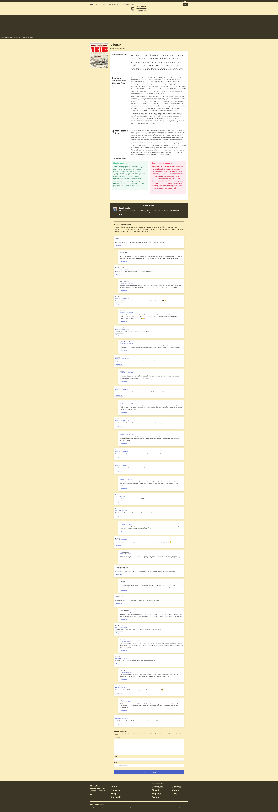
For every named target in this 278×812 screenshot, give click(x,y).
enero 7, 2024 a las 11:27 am (121, 510)
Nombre (116, 756)
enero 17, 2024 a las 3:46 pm (125, 641)
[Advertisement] (139, 25)
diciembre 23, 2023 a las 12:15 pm (122, 420)
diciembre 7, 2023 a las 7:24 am (121, 239)
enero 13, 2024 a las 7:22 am (121, 568)
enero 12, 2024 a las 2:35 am (125, 553)
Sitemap (102, 804)
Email (115, 762)
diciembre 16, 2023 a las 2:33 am (126, 372)
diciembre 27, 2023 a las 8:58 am (126, 479)
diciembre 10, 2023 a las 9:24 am (126, 283)
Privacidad (96, 804)
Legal (91, 804)
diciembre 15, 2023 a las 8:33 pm (122, 358)
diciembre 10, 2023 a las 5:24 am (122, 269)
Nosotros (116, 790)
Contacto (116, 797)
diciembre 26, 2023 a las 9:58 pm (121, 465)
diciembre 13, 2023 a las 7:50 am (126, 312)
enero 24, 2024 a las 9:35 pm (121, 658)
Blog (113, 793)
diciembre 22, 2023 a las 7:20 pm (126, 403)
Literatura (97, 4)
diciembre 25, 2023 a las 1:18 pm (121, 451)
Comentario (117, 737)
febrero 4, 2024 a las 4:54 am (121, 718)
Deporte (122, 4)
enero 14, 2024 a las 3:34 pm (121, 598)
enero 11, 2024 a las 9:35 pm (121, 539)
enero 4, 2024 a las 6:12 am (120, 496)
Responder (119, 245)
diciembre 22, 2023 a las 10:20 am (122, 389)
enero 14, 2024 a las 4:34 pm (126, 612)
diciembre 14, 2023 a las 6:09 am (126, 343)
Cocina (116, 4)
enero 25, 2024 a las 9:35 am (125, 672)
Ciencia (104, 4)
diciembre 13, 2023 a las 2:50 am (122, 298)
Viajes (128, 4)
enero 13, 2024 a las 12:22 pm (126, 582)
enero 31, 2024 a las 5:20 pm (125, 701)
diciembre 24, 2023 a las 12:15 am (126, 434)
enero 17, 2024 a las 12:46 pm (121, 627)
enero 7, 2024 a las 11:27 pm (125, 524)
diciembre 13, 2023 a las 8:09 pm (122, 329)
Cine (132, 4)
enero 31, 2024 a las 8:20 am (121, 687)
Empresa (110, 4)
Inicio (91, 4)
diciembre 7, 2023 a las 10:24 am (126, 253)
